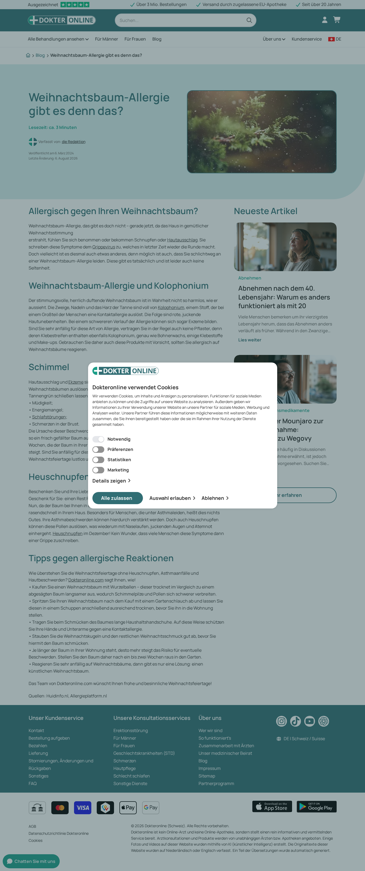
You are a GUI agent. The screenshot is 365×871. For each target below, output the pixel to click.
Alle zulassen (116, 498)
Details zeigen (109, 481)
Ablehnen (213, 498)
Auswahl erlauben (170, 498)
